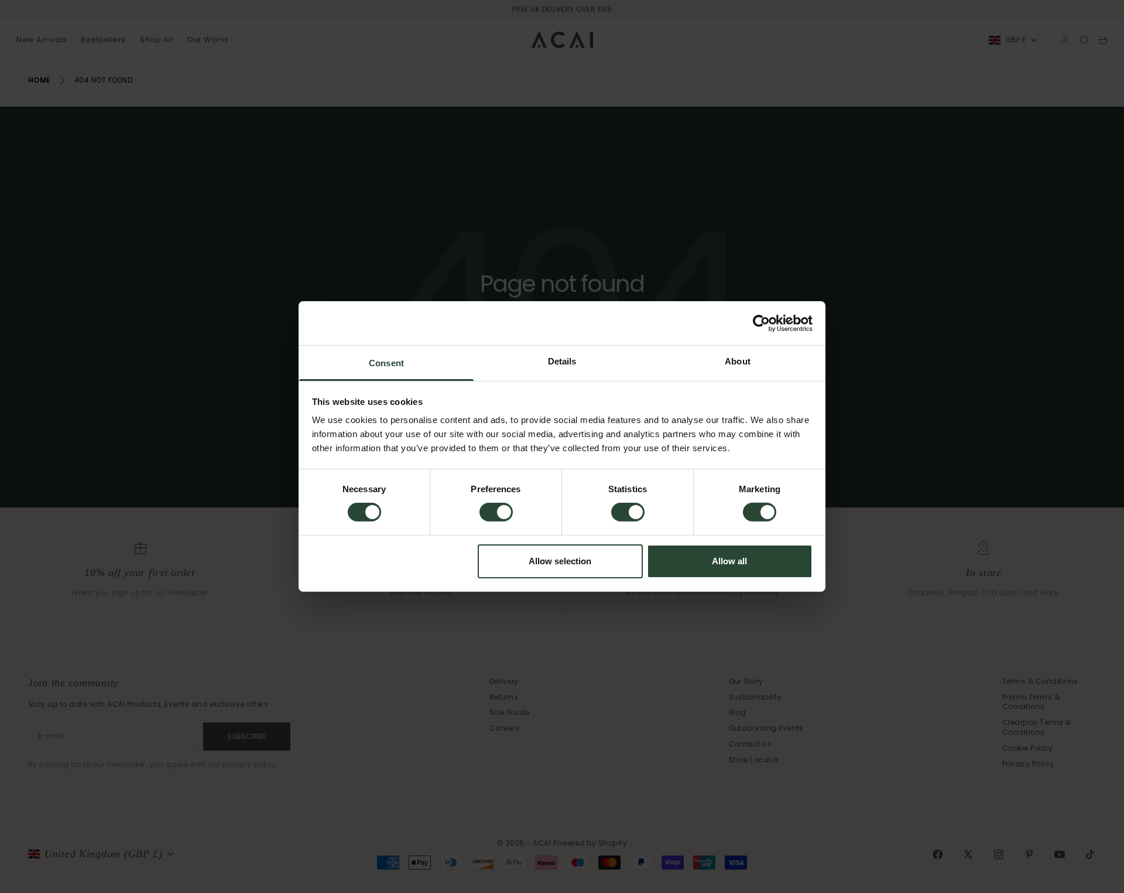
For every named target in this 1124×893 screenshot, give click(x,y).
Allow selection (560, 561)
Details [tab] (562, 361)
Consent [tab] (386, 363)
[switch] (496, 512)
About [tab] (738, 361)
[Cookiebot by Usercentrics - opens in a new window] (761, 323)
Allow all (729, 561)
